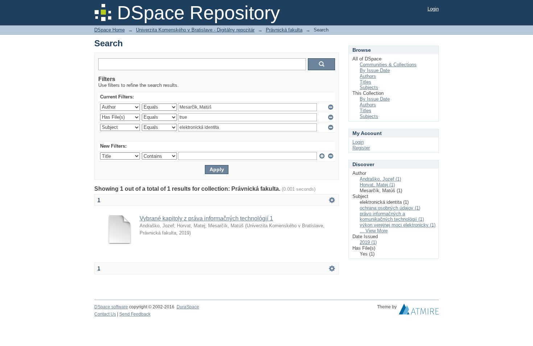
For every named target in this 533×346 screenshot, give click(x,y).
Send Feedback (134, 314)
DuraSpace (188, 306)
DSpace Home (109, 30)
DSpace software (111, 306)
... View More (374, 230)
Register (361, 148)
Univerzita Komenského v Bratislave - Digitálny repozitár (195, 30)
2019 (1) (368, 242)
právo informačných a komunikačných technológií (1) (392, 216)
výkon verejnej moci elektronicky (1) (397, 225)
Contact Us (105, 314)
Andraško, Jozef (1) (380, 179)
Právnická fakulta (284, 30)
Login (433, 9)
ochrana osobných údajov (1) (390, 208)
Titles (365, 82)
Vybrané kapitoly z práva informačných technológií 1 (206, 218)
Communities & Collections (388, 64)
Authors (368, 76)
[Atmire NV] (419, 310)
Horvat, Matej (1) (377, 184)
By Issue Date (375, 70)
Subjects (369, 87)
